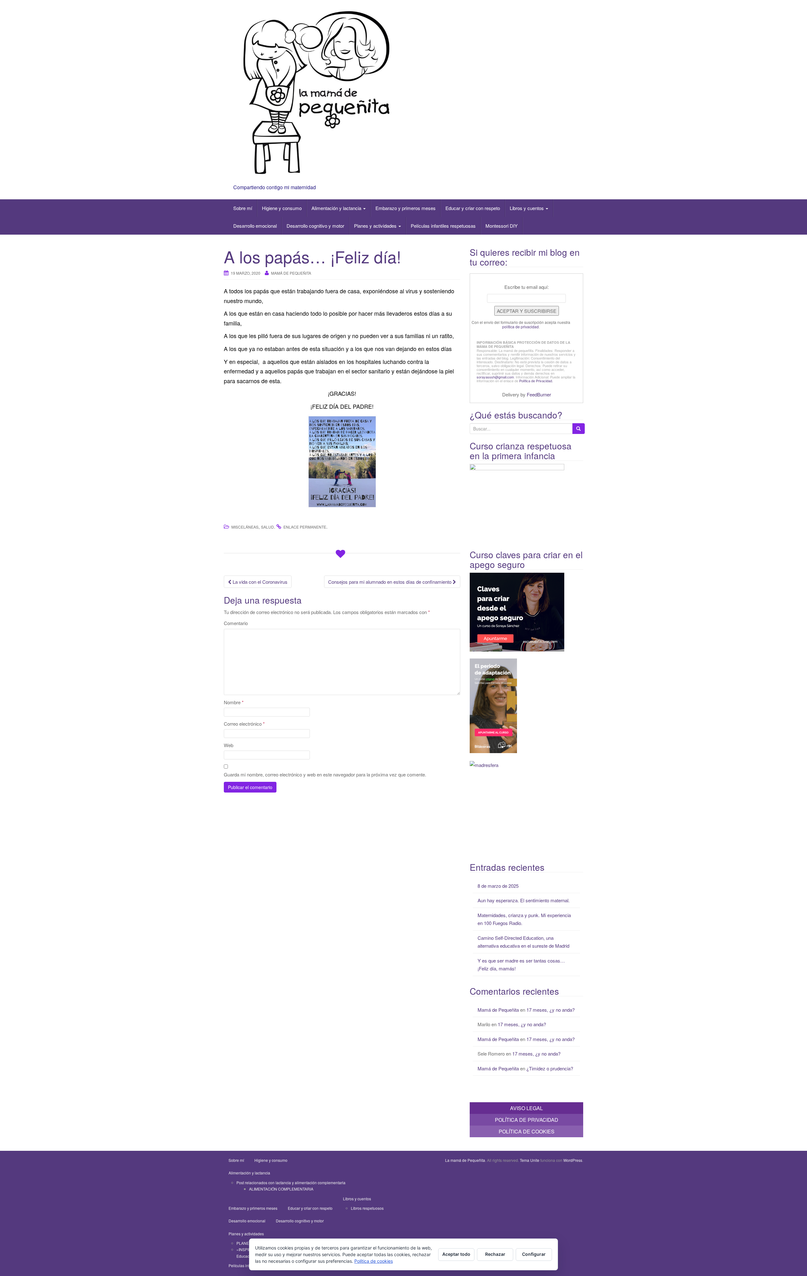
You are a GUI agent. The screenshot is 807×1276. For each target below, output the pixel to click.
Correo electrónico (244, 723)
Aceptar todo (456, 1254)
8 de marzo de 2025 (498, 885)
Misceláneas (244, 527)
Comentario (236, 623)
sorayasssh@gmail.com (495, 376)
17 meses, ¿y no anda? (550, 1009)
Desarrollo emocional (255, 225)
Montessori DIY (501, 225)
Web (228, 745)
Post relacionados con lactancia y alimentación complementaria (290, 1182)
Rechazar (495, 1254)
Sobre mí (242, 208)
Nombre (234, 702)
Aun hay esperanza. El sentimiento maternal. (524, 900)
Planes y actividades (376, 225)
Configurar (534, 1254)
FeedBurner (539, 394)
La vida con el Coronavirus (259, 581)
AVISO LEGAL (526, 1108)
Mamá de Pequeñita (291, 273)
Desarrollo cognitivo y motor (315, 225)
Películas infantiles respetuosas (443, 225)
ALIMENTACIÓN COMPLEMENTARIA (281, 1188)
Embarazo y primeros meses (405, 208)
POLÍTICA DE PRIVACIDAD (526, 1119)
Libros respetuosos (367, 1208)
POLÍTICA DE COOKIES (526, 1131)
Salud (267, 527)
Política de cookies (373, 1261)
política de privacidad (520, 326)
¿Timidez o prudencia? (549, 1068)
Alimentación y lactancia (337, 208)
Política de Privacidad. (536, 380)
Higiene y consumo (282, 208)
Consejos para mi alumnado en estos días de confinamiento (390, 581)
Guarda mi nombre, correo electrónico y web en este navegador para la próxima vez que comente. (325, 774)
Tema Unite (529, 1160)
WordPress (572, 1160)
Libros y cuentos (527, 208)
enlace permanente (304, 527)
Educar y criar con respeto (472, 208)
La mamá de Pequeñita (465, 1160)
